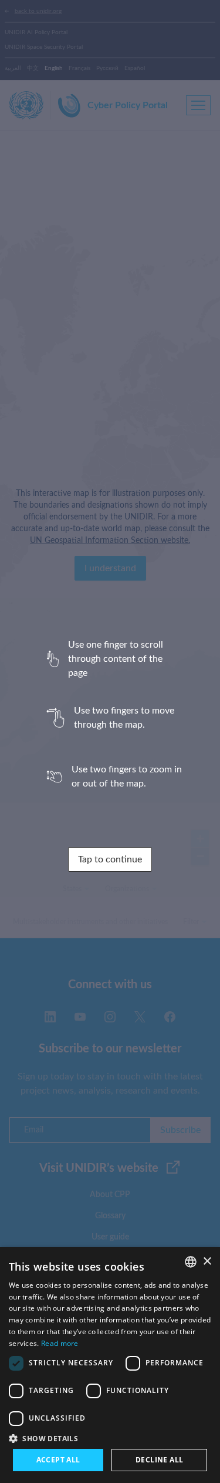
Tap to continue (110, 859)
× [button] (206, 1261)
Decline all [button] (159, 1460)
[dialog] (110, 1365)
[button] (110, 1438)
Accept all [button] (58, 1460)
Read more (60, 1343)
